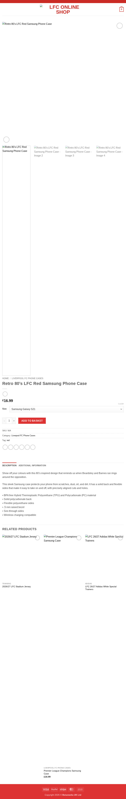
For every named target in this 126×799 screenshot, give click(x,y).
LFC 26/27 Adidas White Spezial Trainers (100, 588)
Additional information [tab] (32, 465)
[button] (4, 9)
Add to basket (32, 420)
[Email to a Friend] (21, 447)
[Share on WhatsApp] (5, 447)
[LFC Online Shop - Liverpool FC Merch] (63, 9)
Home (5, 378)
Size (4, 409)
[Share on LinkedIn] (32, 447)
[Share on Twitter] (16, 447)
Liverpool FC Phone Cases (27, 378)
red (8, 440)
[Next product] (5, 394)
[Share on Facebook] (10, 447)
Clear (121, 404)
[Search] (116, 9)
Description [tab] (9, 465)
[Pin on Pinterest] (27, 447)
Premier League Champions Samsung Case (62, 772)
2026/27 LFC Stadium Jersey (16, 586)
